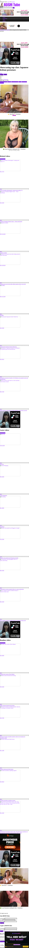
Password (2, 921)
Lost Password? (6, 931)
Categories (5, 18)
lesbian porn (24, 81)
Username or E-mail (4, 940)
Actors (4, 20)
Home (4, 17)
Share (5, 74)
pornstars (2, 83)
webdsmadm (5, 79)
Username (2, 918)
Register (13, 1)
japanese (9, 81)
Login (8, 1)
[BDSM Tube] (10, 6)
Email (1, 920)
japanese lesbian (14, 81)
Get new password (4, 941)
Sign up (2, 922)
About (2, 74)
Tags (4, 19)
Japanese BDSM (6, 29)
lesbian (19, 81)
